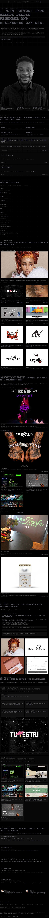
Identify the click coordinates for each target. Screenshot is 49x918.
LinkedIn (9, 916)
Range (14, 1)
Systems (19, 1)
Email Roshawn (23, 42)
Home (10, 1)
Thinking (33, 1)
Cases (27, 1)
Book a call (16, 916)
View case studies (5, 42)
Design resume (14, 42)
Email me (3, 916)
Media (23, 1)
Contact (38, 1)
